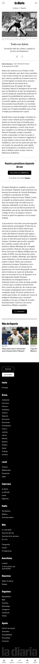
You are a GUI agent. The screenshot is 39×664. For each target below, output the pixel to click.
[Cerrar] (35, 161)
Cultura (4, 413)
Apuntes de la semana (10, 536)
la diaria (15, 8)
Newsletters (6, 597)
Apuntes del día (8, 533)
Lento (4, 495)
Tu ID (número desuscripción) (8, 567)
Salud (4, 448)
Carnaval (5, 403)
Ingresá (27, 178)
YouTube (5, 603)
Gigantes (5, 499)
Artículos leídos (7, 517)
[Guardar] (17, 56)
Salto (4, 477)
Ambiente (5, 400)
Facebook (5, 613)
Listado (4, 563)
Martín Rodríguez (7, 64)
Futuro (4, 429)
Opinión (5, 442)
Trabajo (5, 451)
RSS (3, 600)
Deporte (23, 8)
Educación (6, 422)
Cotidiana (5, 410)
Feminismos (6, 426)
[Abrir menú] (3, 3)
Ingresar (8, 369)
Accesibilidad (7, 635)
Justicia (5, 432)
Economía (5, 419)
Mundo (4, 438)
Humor (4, 548)
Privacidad (6, 638)
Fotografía (6, 544)
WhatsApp (6, 606)
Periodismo (6, 511)
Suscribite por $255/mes (19, 173)
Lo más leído (6, 530)
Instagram (6, 609)
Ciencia (4, 406)
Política (4, 445)
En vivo (4, 539)
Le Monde (6, 492)
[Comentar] (22, 56)
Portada (5, 388)
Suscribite (8, 375)
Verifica (5, 455)
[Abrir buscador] (36, 3)
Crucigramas (7, 551)
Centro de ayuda (8, 628)
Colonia (5, 467)
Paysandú (5, 473)
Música (4, 514)
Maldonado (6, 470)
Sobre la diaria (7, 581)
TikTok (4, 616)
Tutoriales (5, 631)
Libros (4, 435)
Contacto (5, 641)
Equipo (4, 584)
